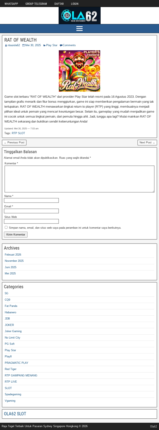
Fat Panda (11, 305)
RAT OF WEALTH (20, 40)
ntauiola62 (14, 45)
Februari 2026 (13, 254)
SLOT (8, 388)
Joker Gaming (13, 331)
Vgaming (10, 400)
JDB (7, 318)
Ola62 (153, 426)
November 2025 (14, 260)
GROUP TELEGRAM (36, 3)
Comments (69, 45)
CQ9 (7, 299)
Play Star (51, 45)
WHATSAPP (11, 3)
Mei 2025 (10, 273)
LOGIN (74, 3)
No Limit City (12, 337)
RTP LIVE (11, 381)
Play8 (8, 356)
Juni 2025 (10, 267)
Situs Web (10, 217)
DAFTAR (59, 3)
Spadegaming (13, 394)
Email (8, 206)
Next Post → (147, 142)
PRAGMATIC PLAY (16, 362)
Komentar (11, 163)
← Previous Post (14, 142)
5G (6, 293)
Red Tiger (10, 369)
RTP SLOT (18, 133)
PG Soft (9, 343)
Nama (8, 196)
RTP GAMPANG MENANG (21, 375)
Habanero (10, 312)
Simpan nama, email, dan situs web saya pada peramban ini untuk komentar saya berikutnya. (65, 227)
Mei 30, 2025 (33, 45)
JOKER (9, 325)
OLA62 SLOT (15, 413)
